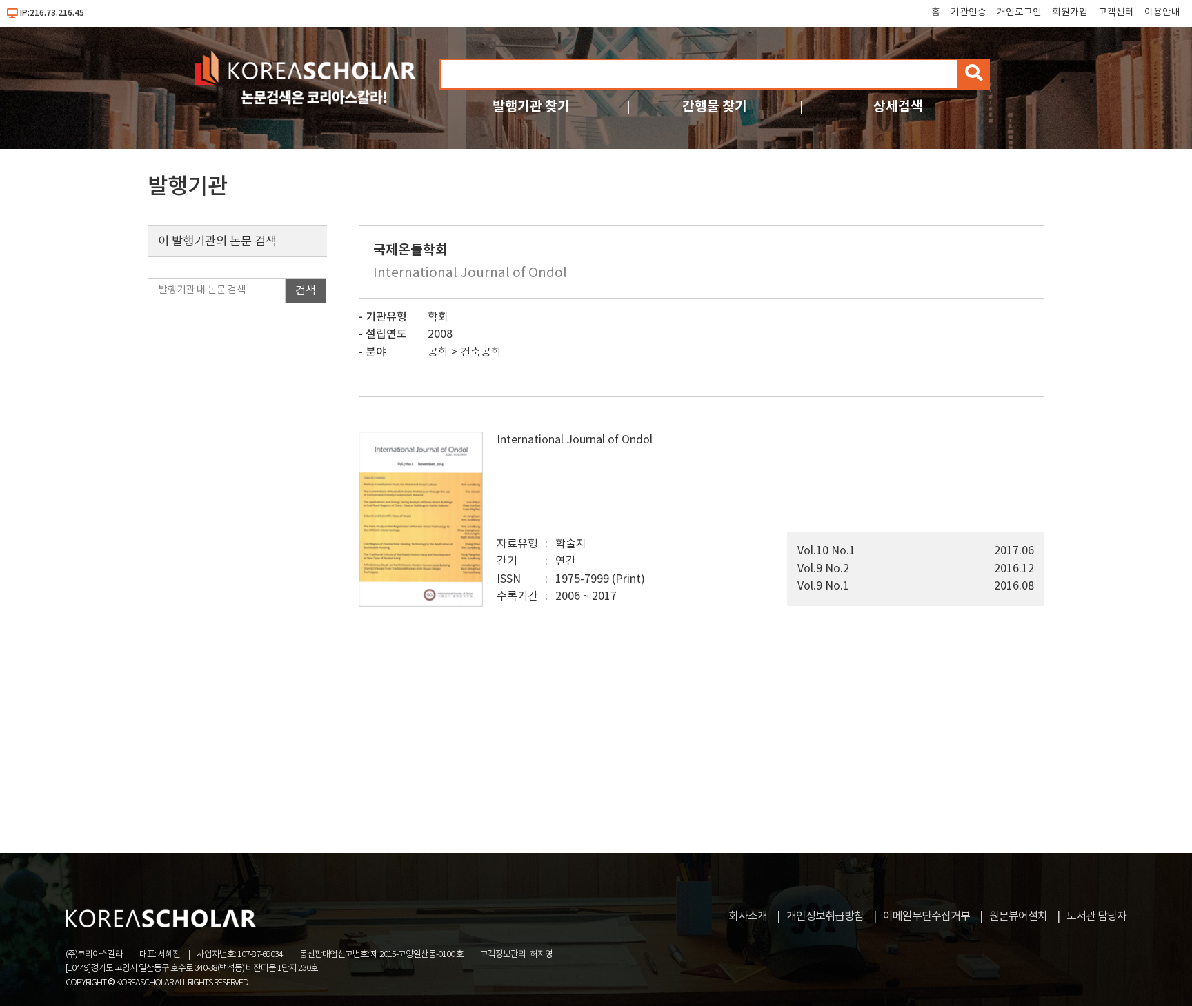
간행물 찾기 (714, 106)
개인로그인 (1019, 12)
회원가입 (1070, 12)
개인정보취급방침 (825, 916)
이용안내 (1162, 12)
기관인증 (968, 12)
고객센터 (1116, 12)
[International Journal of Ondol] (421, 603)
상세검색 (898, 106)
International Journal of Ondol (575, 440)
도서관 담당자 (1096, 916)
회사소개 (747, 916)
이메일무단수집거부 (926, 916)
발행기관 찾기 (531, 106)
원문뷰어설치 (1018, 916)
